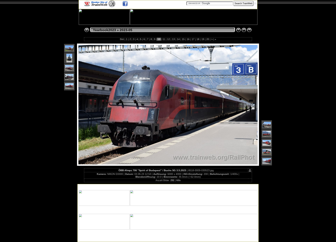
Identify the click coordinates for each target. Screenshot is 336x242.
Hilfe (178, 180)
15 (183, 39)
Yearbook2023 (104, 30)
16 (188, 39)
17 (193, 39)
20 (208, 39)
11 (164, 39)
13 (173, 39)
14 (178, 39)
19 (203, 39)
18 (198, 39)
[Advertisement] (168, 186)
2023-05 (126, 30)
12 (168, 39)
